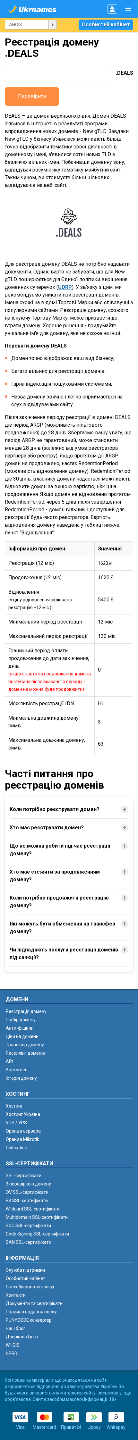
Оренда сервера (23, 1131)
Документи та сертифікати (34, 1303)
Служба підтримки (25, 1270)
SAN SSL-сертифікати (28, 1242)
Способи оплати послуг (30, 1286)
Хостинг (14, 1106)
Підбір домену (21, 1019)
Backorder (16, 1069)
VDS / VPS (16, 1122)
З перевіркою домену (28, 1183)
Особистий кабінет (106, 24)
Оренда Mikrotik (22, 1139)
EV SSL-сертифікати (27, 1200)
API (9, 1061)
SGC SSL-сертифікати (28, 1225)
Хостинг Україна (23, 1114)
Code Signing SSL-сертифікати (37, 1233)
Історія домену (21, 1078)
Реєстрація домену (26, 1011)
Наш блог (15, 1328)
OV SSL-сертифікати (27, 1192)
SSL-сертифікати (23, 1175)
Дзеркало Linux (22, 1336)
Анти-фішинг (19, 1028)
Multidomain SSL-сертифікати (37, 1217)
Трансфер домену (25, 1044)
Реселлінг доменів (25, 1053)
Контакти (16, 1295)
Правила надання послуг (32, 1311)
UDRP (65, 287)
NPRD (11, 1353)
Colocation (16, 1147)
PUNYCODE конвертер (29, 1320)
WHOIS (13, 1345)
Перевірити (32, 96)
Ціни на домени (22, 1036)
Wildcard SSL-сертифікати (33, 1208)
